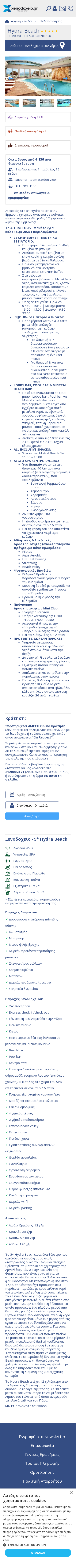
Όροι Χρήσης (42, 1472)
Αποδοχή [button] (38, 1552)
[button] (38, 1544)
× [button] (71, 1493)
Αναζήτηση (32, 816)
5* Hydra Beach (51, 839)
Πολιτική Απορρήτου (42, 1481)
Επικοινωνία (42, 1445)
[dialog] (38, 1524)
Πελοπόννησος (51, 21)
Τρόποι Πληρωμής (42, 1463)
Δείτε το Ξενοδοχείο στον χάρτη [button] (34, 46)
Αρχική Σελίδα (21, 21)
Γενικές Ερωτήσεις (42, 1454)
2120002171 (14, 772)
